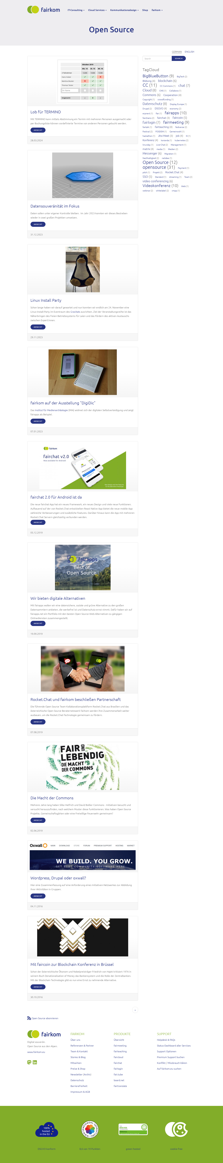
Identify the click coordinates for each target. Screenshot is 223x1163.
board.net (119, 1080)
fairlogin (149, 122)
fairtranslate (120, 1086)
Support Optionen (166, 1051)
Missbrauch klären (177, 1062)
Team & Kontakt (79, 1051)
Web (183, 186)
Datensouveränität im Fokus (54, 206)
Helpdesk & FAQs (166, 1039)
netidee (165, 158)
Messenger (150, 153)
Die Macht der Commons (51, 797)
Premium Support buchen (170, 1057)
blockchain (165, 80)
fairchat (161, 117)
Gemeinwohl (176, 131)
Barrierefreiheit (79, 1086)
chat (181, 85)
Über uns (75, 1039)
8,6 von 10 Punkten (89, 1148)
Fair (157, 113)
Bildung (147, 80)
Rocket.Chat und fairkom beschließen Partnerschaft (75, 699)
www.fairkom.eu (36, 1051)
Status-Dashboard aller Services (174, 1045)
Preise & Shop (78, 1068)
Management (177, 144)
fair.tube (118, 1074)
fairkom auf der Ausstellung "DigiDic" (62, 402)
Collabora (173, 90)
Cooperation (170, 95)
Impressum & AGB (80, 1091)
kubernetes (180, 140)
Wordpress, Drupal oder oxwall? (58, 877)
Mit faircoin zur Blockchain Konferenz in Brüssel (72, 964)
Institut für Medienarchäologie (51, 410)
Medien (171, 149)
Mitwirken (76, 1062)
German (177, 51)
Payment (182, 167)
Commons (149, 95)
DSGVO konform (47, 1148)
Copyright (147, 99)
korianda (165, 140)
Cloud (147, 90)
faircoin (178, 117)
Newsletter (77, 1074)
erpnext (146, 113)
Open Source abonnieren (45, 1018)
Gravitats (75, 311)
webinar (146, 190)
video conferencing (156, 181)
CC (145, 85)
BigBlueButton (155, 75)
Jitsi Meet (163, 135)
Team (186, 176)
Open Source (156, 162)
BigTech (180, 76)
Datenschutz (152, 103)
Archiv (87, 1074)
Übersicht (119, 1039)
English (189, 51)
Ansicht (38, 130)
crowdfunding (164, 99)
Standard (159, 176)
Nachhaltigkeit (149, 158)
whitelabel (161, 190)
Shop (145, 10)
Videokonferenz (157, 185)
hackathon (147, 135)
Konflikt (161, 1062)
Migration (168, 153)
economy (174, 108)
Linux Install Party (45, 300)
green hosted (133, 1148)
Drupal (146, 108)
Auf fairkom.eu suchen (169, 1068)
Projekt (156, 172)
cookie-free (176, 1148)
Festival (146, 131)
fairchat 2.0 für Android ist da (56, 497)
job (177, 135)
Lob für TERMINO (45, 111)
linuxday (146, 144)
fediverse (179, 127)
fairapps (172, 112)
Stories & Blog (78, 1057)
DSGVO (159, 108)
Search (179, 58)
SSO (145, 176)
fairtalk (146, 127)
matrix (146, 149)
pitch (145, 172)
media (159, 149)
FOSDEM (159, 131)
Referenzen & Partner (82, 1045)
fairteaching (162, 127)
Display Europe (177, 104)
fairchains (147, 117)
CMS (161, 90)
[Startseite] (44, 9)
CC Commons (166, 85)
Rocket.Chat (172, 172)
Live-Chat (160, 144)
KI (187, 135)
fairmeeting (173, 122)
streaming (174, 176)
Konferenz (148, 140)
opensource (154, 167)
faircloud (118, 1057)
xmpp (174, 190)
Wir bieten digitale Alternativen (57, 598)
